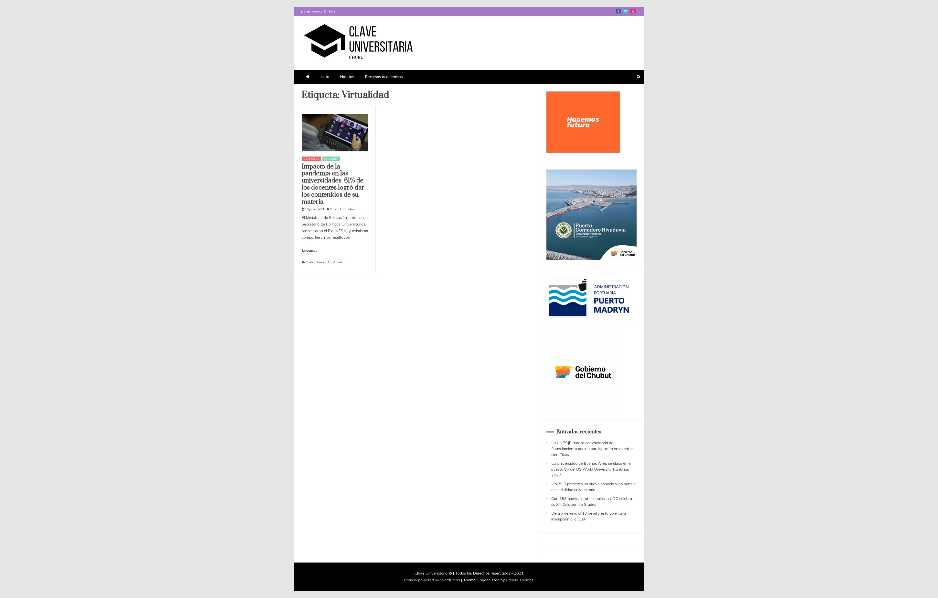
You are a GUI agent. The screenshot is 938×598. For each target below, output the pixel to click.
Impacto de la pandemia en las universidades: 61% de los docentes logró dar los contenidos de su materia (333, 184)
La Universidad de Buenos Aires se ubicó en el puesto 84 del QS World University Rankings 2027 (591, 469)
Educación (331, 158)
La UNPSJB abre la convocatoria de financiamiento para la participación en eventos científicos (592, 448)
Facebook (618, 11)
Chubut (311, 262)
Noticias (347, 76)
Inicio (324, 76)
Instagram (633, 11)
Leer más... (309, 251)
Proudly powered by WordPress (432, 579)
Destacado (311, 158)
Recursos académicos (384, 76)
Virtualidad (340, 262)
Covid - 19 (324, 262)
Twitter (625, 11)
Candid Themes (519, 579)
